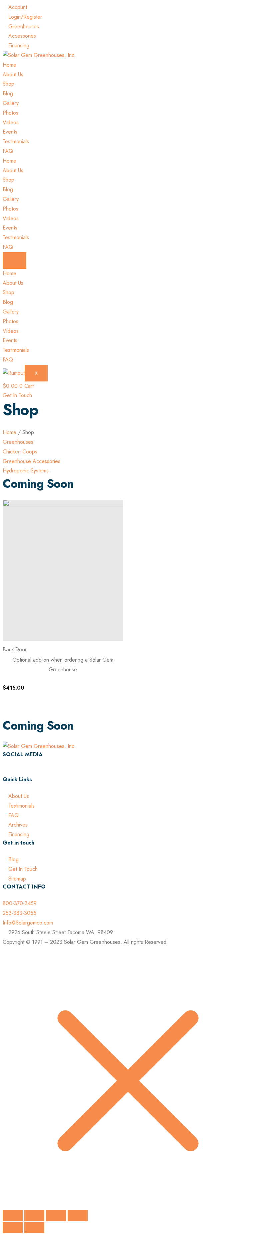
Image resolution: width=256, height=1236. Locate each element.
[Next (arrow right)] (34, 1227)
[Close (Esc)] (78, 1215)
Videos (11, 122)
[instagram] (5, 771)
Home (9, 65)
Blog (8, 93)
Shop (8, 84)
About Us (13, 74)
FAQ (8, 151)
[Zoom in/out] (13, 1215)
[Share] (56, 1215)
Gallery (11, 103)
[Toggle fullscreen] (34, 1215)
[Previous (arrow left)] (13, 1227)
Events (10, 132)
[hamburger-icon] (14, 260)
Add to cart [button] (26, 698)
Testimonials (16, 141)
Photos (10, 113)
